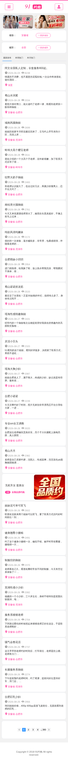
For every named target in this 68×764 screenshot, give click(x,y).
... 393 (43, 730)
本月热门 (31, 58)
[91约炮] (33, 7)
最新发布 (7, 58)
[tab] (7, 57)
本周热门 (19, 58)
